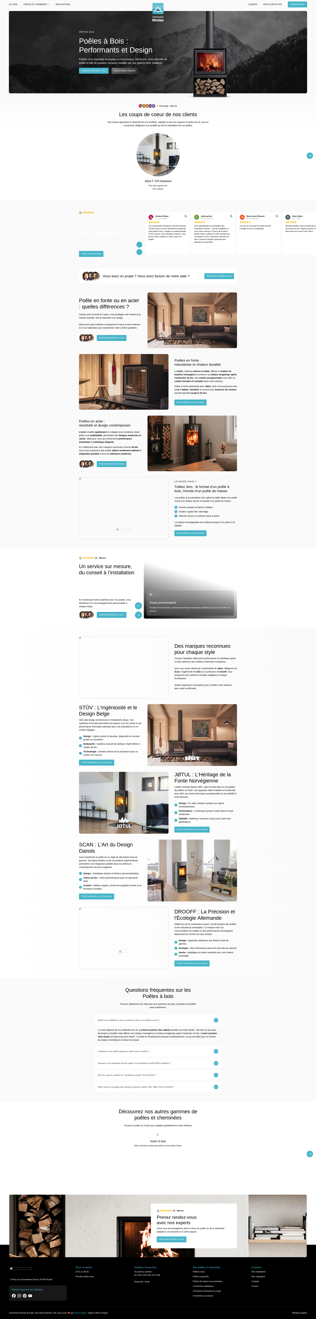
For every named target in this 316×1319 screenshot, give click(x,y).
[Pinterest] (25, 1296)
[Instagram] (19, 1296)
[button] (158, 106)
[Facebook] (14, 1296)
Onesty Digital (80, 1313)
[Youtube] (30, 1296)
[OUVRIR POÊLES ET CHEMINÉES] (49, 4)
